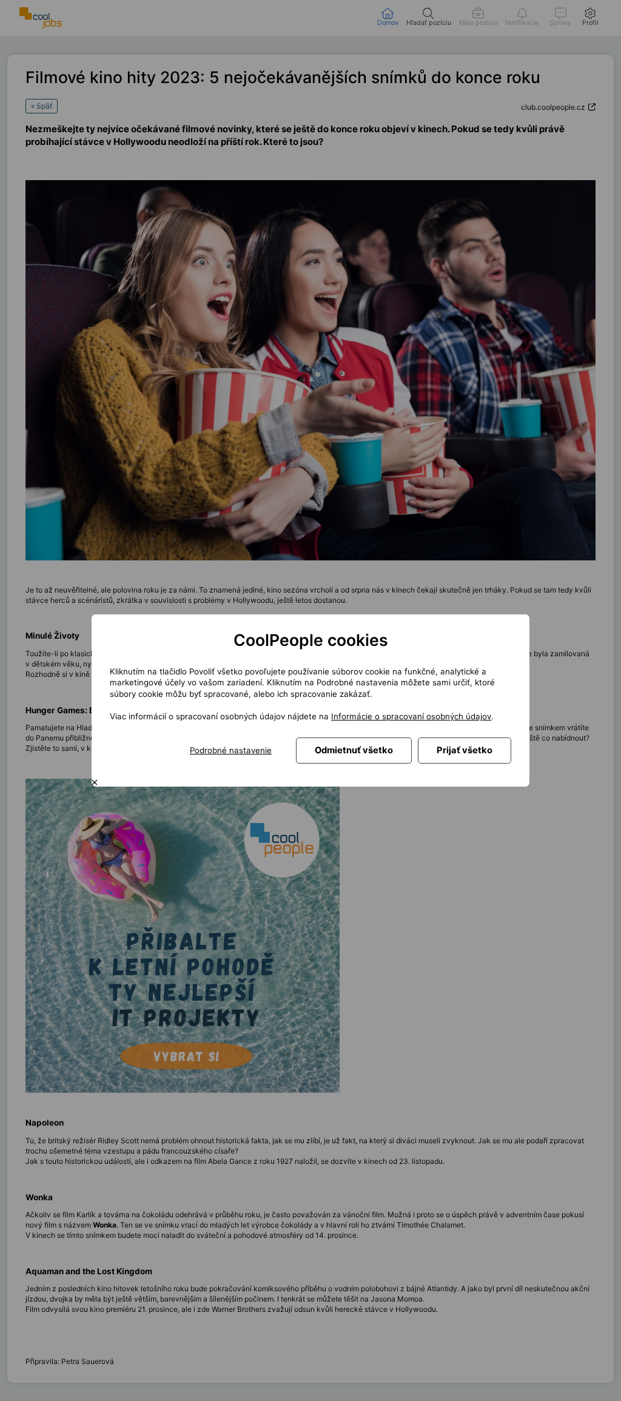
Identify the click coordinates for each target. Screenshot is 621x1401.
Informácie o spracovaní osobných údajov (411, 716)
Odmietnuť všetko (354, 750)
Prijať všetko (464, 750)
